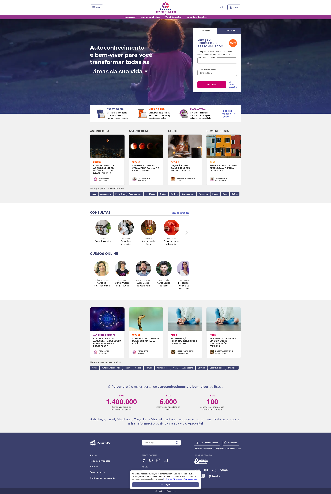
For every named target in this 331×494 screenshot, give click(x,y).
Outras (234, 194)
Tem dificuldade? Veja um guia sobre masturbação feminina (224, 342)
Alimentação (163, 368)
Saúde (138, 368)
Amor (94, 368)
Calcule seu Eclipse (150, 17)
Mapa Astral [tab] (229, 31)
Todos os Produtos (100, 461)
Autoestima (187, 368)
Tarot (173, 131)
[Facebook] (144, 460)
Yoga (94, 194)
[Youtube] (166, 460)
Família (149, 368)
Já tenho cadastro (233, 84)
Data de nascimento (207, 70)
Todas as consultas (179, 212)
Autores (94, 455)
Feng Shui (120, 194)
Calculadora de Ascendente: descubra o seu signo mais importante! (107, 342)
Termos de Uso (98, 472)
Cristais (162, 194)
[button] (120, 71)
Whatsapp (232, 442)
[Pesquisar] (221, 7)
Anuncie (94, 466)
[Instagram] (158, 460)
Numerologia (217, 131)
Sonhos (174, 194)
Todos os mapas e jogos (228, 113)
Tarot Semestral (173, 17)
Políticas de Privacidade (102, 478)
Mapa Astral (130, 17)
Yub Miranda (144, 178)
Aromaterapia (135, 194)
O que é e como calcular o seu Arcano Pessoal (181, 168)
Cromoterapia (188, 194)
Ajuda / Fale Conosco (208, 442)
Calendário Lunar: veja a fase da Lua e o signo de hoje (146, 168)
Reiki (225, 194)
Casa (175, 368)
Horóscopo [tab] (205, 31)
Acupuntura (105, 194)
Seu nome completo (207, 57)
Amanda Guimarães (185, 178)
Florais (215, 194)
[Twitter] (151, 460)
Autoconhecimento (111, 368)
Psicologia (203, 194)
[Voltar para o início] (165, 6)
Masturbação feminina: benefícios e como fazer (184, 341)
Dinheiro (232, 368)
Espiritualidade (217, 368)
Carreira (201, 368)
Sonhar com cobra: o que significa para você (145, 341)
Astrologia (99, 131)
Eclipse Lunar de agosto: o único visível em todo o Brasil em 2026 (104, 169)
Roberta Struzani (185, 351)
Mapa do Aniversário (197, 17)
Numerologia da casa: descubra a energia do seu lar (224, 168)
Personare (104, 178)
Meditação (150, 194)
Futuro (128, 368)
